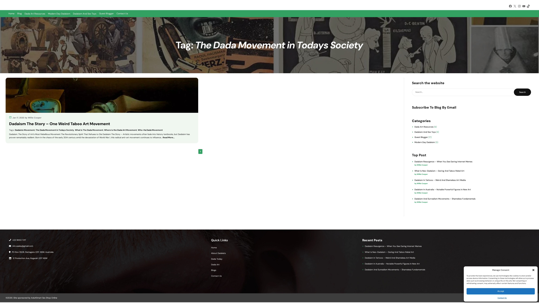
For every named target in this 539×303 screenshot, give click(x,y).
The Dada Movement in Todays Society (55, 130)
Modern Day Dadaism (424, 142)
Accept (500, 291)
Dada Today (216, 259)
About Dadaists (218, 253)
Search (522, 92)
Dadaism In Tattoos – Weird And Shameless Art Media (440, 180)
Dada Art (215, 264)
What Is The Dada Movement (89, 130)
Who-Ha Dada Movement (150, 130)
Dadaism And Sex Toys (425, 132)
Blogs (213, 270)
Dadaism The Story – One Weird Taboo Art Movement (59, 123)
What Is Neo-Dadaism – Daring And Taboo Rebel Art (439, 171)
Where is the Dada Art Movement (120, 130)
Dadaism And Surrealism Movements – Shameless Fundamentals (444, 199)
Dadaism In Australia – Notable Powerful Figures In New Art (442, 189)
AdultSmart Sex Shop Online (44, 298)
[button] (533, 270)
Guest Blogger (106, 13)
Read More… (169, 137)
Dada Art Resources (423, 127)
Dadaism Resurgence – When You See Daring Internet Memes (443, 161)
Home (11, 13)
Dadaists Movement (25, 130)
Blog (19, 13)
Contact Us (502, 298)
